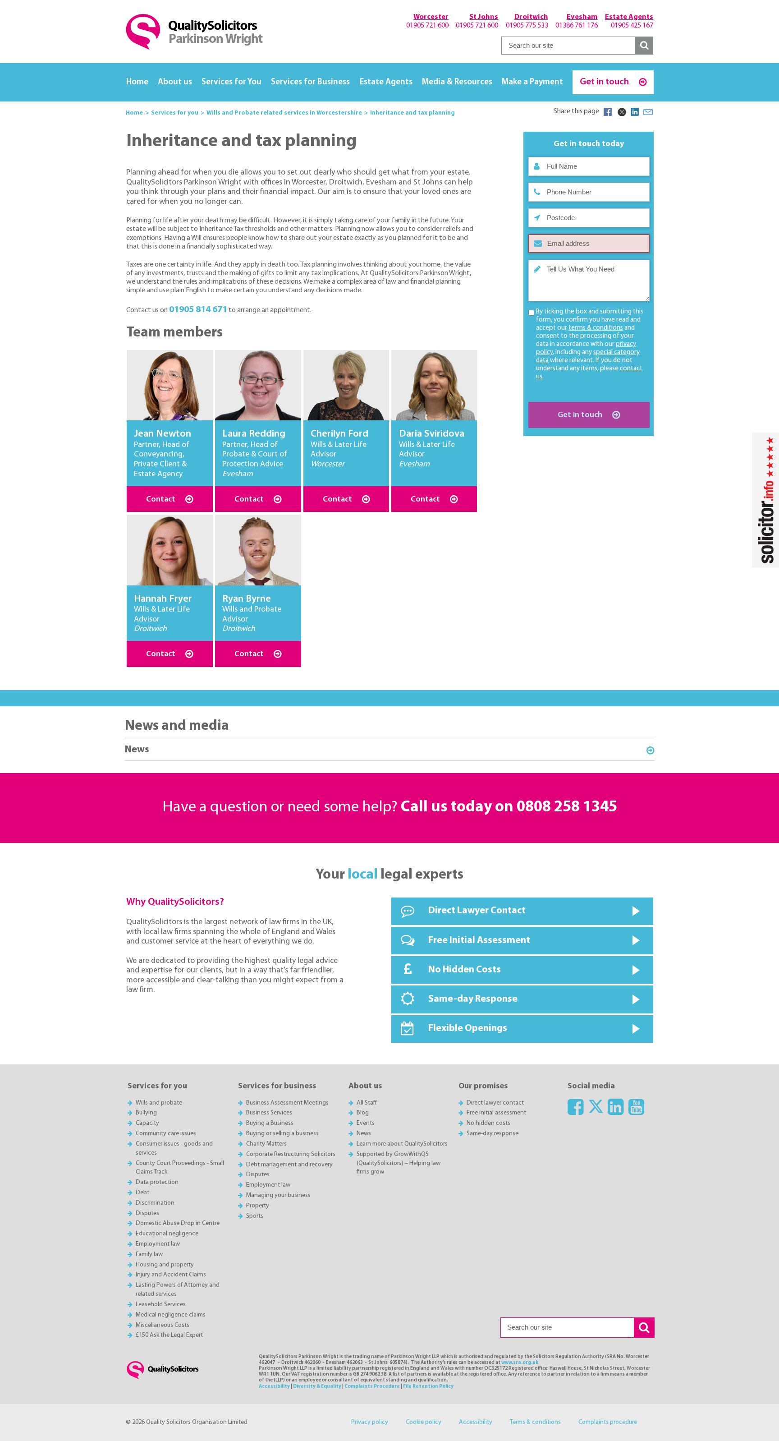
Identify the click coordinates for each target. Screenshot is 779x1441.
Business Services (269, 1113)
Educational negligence (167, 1233)
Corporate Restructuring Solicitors (290, 1154)
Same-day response (492, 1133)
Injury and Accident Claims (171, 1274)
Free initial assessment (496, 1113)
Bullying (146, 1113)
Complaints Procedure (372, 1386)
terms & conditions (595, 328)
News (137, 750)
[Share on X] (621, 112)
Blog (363, 1113)
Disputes (147, 1213)
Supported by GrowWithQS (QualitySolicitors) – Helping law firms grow (398, 1163)
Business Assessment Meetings (287, 1103)
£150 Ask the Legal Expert (169, 1335)
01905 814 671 (198, 309)
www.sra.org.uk (519, 1362)
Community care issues (166, 1133)
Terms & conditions (535, 1422)
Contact (161, 499)
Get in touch (605, 82)
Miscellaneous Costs (162, 1325)
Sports (254, 1216)
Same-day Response (473, 999)
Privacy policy (369, 1422)
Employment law (158, 1244)
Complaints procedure (607, 1422)
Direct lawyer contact (495, 1103)
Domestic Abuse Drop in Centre (178, 1223)
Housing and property (165, 1264)
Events (366, 1123)
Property (257, 1205)
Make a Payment (532, 82)
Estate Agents (386, 82)
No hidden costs (488, 1123)
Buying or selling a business (282, 1133)
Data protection (157, 1182)
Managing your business (278, 1195)
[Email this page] (648, 112)
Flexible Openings (467, 1028)
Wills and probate (159, 1103)
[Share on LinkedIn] (635, 112)
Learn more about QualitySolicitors (402, 1144)
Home (137, 82)
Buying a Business (269, 1123)
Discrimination (155, 1203)
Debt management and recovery (289, 1164)
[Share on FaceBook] (608, 112)
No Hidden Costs (464, 970)
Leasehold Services (161, 1304)
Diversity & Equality (317, 1386)
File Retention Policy (428, 1386)
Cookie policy (423, 1422)
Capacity (147, 1123)
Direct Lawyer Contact (477, 911)
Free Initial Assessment (479, 940)
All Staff (367, 1103)
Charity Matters (266, 1144)
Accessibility (274, 1386)
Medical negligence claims (171, 1315)
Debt (142, 1192)
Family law (149, 1254)
